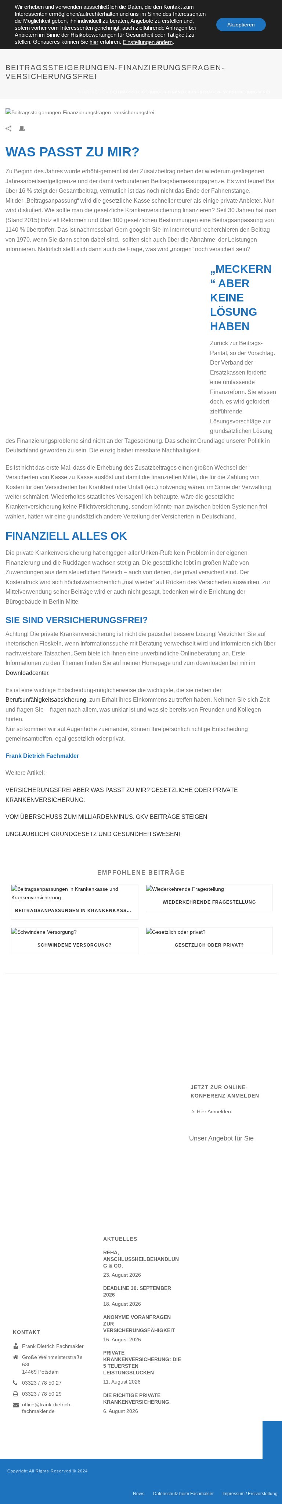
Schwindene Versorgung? (74, 945)
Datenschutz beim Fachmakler (183, 1493)
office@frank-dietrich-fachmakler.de (47, 1408)
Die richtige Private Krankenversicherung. (137, 1398)
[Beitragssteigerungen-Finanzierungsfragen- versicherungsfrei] (141, 112)
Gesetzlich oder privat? (209, 945)
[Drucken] (25, 128)
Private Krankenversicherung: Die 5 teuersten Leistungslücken (142, 1362)
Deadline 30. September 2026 (137, 1291)
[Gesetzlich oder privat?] (209, 932)
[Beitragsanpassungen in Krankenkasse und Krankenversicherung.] (74, 893)
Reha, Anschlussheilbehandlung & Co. (141, 1259)
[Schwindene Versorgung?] (74, 932)
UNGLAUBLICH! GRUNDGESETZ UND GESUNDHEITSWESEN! (93, 834)
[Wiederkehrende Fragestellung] (209, 889)
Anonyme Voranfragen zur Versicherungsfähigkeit (139, 1323)
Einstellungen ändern (148, 42)
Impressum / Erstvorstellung (250, 1493)
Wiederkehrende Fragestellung (209, 902)
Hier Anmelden (214, 1111)
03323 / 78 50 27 (42, 1383)
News (138, 1493)
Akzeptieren (241, 25)
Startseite (91, 92)
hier (94, 42)
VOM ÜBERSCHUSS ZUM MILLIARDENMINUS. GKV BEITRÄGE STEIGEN (106, 817)
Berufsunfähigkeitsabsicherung (46, 700)
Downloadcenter (27, 673)
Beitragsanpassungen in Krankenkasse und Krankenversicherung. (76, 910)
